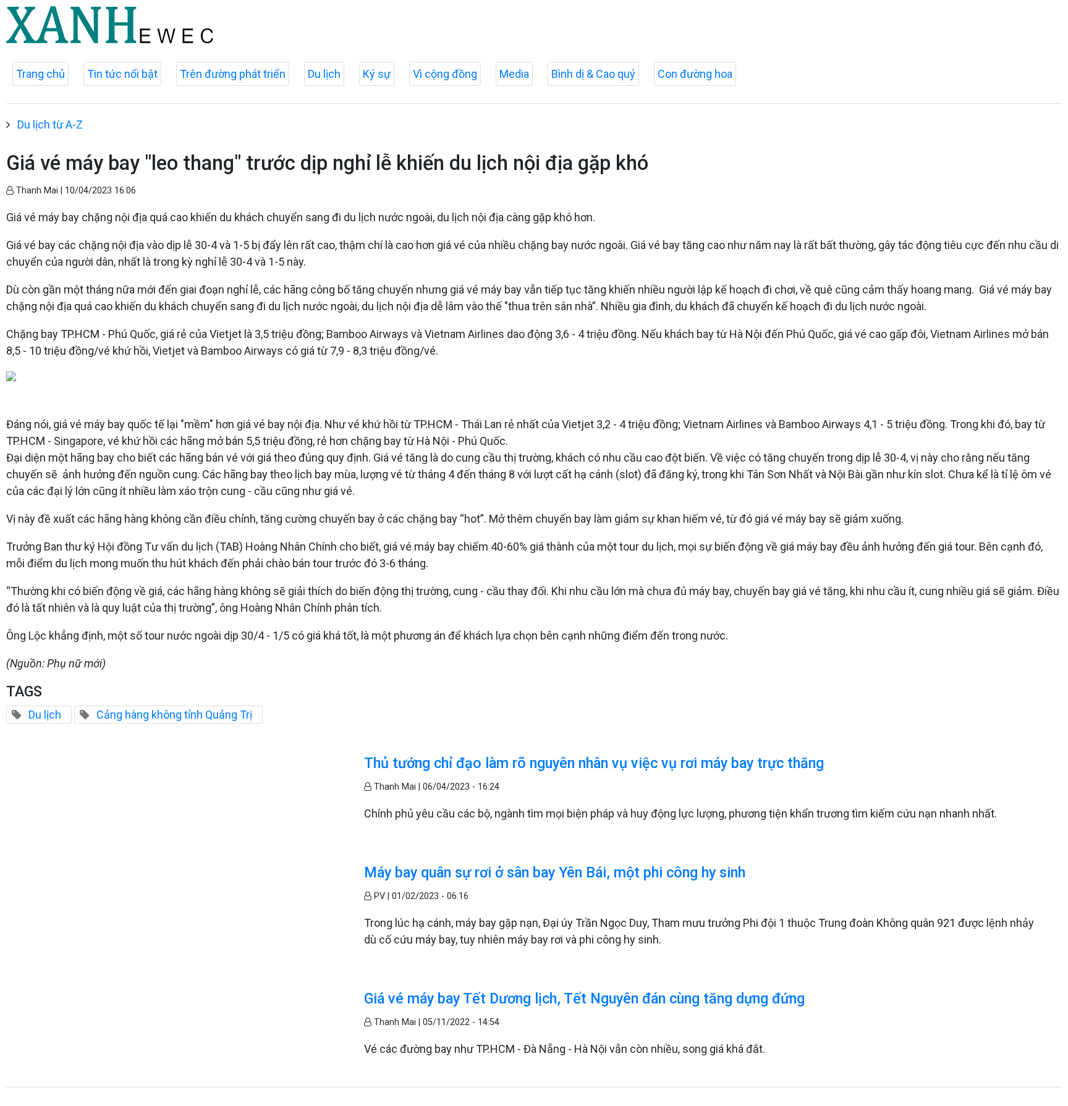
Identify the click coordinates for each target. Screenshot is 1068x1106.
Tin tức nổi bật (122, 73)
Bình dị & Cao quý (593, 73)
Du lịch (324, 73)
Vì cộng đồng (445, 73)
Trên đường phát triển (233, 73)
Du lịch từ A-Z (50, 124)
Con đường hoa (695, 73)
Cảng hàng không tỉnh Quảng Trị (174, 714)
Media (514, 73)
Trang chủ (40, 73)
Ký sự (377, 73)
